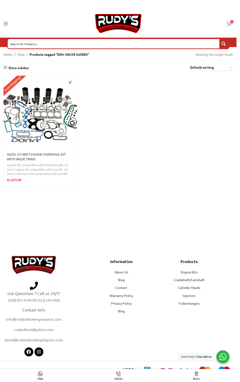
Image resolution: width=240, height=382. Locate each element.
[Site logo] (118, 23)
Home (8, 54)
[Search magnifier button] (224, 43)
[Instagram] (38, 351)
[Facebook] (28, 351)
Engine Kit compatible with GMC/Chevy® (35, 165)
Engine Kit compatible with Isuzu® (38, 169)
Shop (21, 54)
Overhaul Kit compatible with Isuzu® (42, 174)
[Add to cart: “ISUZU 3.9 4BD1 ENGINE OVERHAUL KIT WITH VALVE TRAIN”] (70, 82)
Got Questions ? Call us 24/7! (34, 293)
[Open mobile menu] (6, 23)
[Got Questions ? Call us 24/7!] (34, 286)
